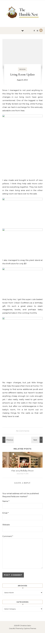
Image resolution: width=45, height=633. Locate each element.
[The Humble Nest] (22, 13)
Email (5, 513)
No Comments (22, 431)
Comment (7, 536)
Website (6, 524)
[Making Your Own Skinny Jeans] (7, 440)
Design (22, 69)
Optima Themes (30, 628)
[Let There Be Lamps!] (37, 440)
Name (5, 501)
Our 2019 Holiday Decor (22, 470)
